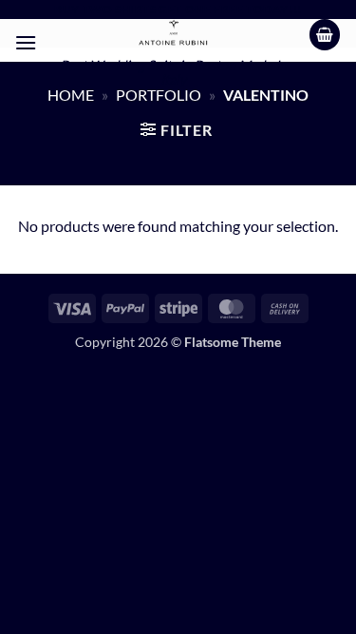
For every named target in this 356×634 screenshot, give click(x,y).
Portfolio (158, 95)
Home (70, 95)
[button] (25, 42)
